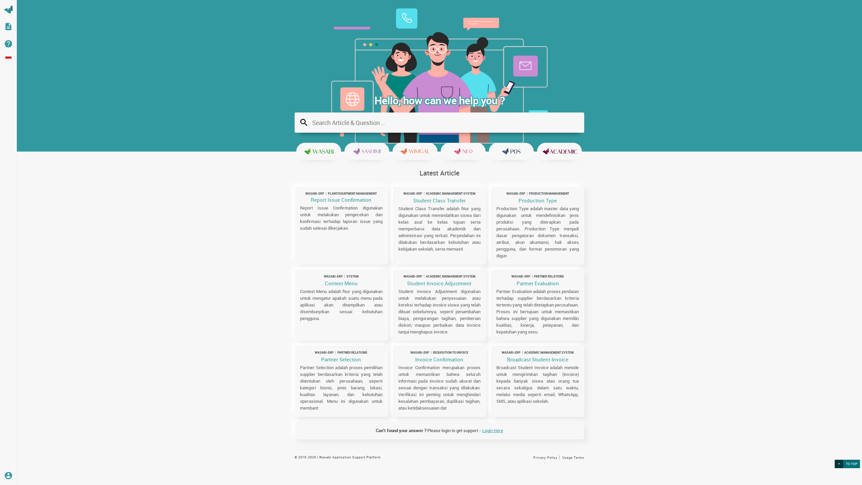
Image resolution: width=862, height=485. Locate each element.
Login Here (492, 430)
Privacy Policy (545, 457)
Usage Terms (573, 457)
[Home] (8, 9)
